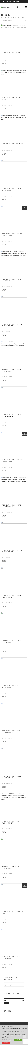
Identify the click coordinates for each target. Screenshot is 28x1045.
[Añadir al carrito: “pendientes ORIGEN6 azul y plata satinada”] (25, 866)
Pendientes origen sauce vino (13, 143)
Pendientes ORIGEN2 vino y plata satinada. (11, 596)
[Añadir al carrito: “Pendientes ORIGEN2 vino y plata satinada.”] (25, 595)
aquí (8, 1037)
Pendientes (9, 60)
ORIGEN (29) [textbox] (14, 985)
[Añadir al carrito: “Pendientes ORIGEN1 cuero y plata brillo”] (25, 279)
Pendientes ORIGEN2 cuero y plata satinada (12, 506)
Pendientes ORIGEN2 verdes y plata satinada (12, 551)
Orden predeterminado (7, 20)
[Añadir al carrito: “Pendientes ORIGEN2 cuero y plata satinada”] (25, 505)
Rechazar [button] (6, 1042)
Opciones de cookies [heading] (8, 1026)
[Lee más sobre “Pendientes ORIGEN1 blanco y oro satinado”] (25, 234)
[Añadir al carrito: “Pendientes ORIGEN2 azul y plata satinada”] (25, 414)
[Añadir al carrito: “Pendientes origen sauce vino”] (25, 143)
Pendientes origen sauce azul (13, 53)
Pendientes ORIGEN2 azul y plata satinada (11, 415)
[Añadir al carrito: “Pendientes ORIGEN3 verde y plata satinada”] (25, 685)
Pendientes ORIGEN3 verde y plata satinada (12, 686)
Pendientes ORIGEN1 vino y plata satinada (11, 370)
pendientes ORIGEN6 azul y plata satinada (11, 867)
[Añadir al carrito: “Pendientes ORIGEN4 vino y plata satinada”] (25, 776)
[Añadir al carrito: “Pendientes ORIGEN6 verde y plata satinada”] (25, 956)
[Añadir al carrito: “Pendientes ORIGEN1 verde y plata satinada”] (25, 324)
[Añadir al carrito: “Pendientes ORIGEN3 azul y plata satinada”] (25, 640)
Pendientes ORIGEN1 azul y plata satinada (11, 189)
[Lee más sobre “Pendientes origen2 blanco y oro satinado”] (25, 459)
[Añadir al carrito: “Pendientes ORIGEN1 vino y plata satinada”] (25, 369)
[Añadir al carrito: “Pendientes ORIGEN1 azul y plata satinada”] (25, 188)
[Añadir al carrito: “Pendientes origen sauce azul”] (25, 52)
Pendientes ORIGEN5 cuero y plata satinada (12, 822)
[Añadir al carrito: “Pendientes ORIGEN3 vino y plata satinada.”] (25, 731)
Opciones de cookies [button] (7, 1039)
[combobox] (14, 985)
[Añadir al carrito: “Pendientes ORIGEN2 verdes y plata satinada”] (25, 550)
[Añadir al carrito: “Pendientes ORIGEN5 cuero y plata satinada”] (25, 821)
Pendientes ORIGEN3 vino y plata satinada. (11, 731)
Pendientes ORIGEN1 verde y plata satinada (12, 325)
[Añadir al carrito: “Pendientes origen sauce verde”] (25, 97)
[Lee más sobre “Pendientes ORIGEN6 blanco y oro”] (25, 911)
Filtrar (6, 1003)
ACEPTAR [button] (18, 1039)
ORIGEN (3, 60)
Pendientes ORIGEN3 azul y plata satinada (11, 641)
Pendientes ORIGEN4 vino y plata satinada (11, 777)
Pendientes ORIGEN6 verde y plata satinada (12, 957)
